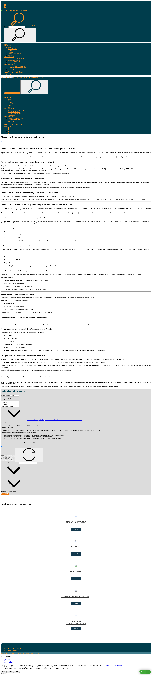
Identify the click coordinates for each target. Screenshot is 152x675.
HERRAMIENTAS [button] (9, 65)
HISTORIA (7, 45)
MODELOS (11, 63)
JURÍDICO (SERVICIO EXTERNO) (75, 622)
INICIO (6, 44)
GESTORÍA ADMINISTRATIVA (75, 596)
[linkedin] (5, 4)
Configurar (9, 671)
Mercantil (10, 52)
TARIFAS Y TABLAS (14, 61)
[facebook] (5, 2)
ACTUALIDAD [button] (9, 57)
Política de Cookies (9, 662)
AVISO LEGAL (9, 647)
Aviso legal (7, 659)
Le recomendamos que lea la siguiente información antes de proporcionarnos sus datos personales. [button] (54, 420)
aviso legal (17, 443)
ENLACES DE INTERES (15, 71)
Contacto (4, 494)
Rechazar (16, 671)
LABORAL (76, 547)
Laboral (10, 50)
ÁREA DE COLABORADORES (13, 72)
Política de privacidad (10, 661)
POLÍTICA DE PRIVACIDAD (13, 648)
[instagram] (5, 7)
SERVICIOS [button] (8, 47)
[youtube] (5, 5)
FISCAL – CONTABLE (76, 522)
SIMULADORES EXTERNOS (17, 68)
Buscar (6, 27)
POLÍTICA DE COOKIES (12, 650)
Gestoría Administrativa (14, 53)
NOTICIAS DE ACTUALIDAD (17, 58)
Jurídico (10, 55)
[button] (19, 25)
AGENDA (11, 69)
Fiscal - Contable (12, 49)
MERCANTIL (76, 572)
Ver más (76, 529)
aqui (37, 443)
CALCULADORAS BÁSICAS (17, 66)
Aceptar (3, 671)
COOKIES (3, 673)
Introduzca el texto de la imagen (9, 462)
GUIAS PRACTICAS (14, 60)
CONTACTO (8, 74)
